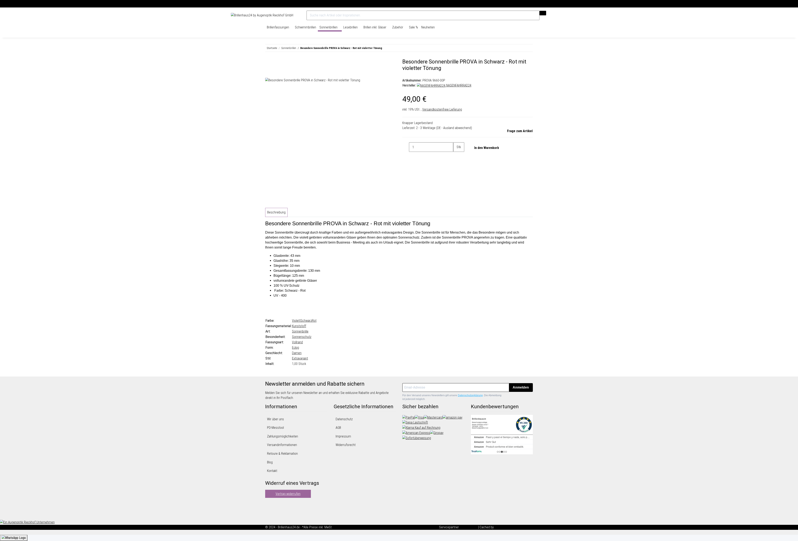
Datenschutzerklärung (470, 395)
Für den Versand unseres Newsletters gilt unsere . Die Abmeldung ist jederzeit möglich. (451, 397)
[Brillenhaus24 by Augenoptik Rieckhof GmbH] (262, 15)
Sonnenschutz (301, 337)
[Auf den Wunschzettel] (276, 73)
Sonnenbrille (300, 331)
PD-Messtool (275, 428)
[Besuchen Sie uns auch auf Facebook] (268, 504)
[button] (558, 15)
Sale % (413, 27)
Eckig (295, 348)
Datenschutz (344, 419)
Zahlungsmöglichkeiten (282, 436)
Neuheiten (428, 27)
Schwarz (306, 321)
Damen (297, 353)
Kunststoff (299, 326)
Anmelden (521, 387)
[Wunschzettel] (562, 15)
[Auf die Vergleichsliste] (268, 73)
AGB (338, 428)
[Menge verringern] (405, 147)
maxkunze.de (469, 527)
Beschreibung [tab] (276, 212)
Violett (296, 321)
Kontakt (272, 471)
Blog (270, 462)
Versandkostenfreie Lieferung (442, 109)
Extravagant (300, 358)
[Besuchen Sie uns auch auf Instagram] (268, 514)
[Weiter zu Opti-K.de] (27, 522)
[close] (268, 63)
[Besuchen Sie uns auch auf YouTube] (268, 509)
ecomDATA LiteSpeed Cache (514, 527)
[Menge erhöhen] (456, 156)
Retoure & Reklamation (282, 454)
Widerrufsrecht (346, 445)
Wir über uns (275, 419)
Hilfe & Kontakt (557, 3)
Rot (314, 321)
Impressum (343, 436)
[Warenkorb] (565, 15)
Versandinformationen (282, 445)
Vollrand (297, 342)
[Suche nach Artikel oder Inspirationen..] (542, 13)
